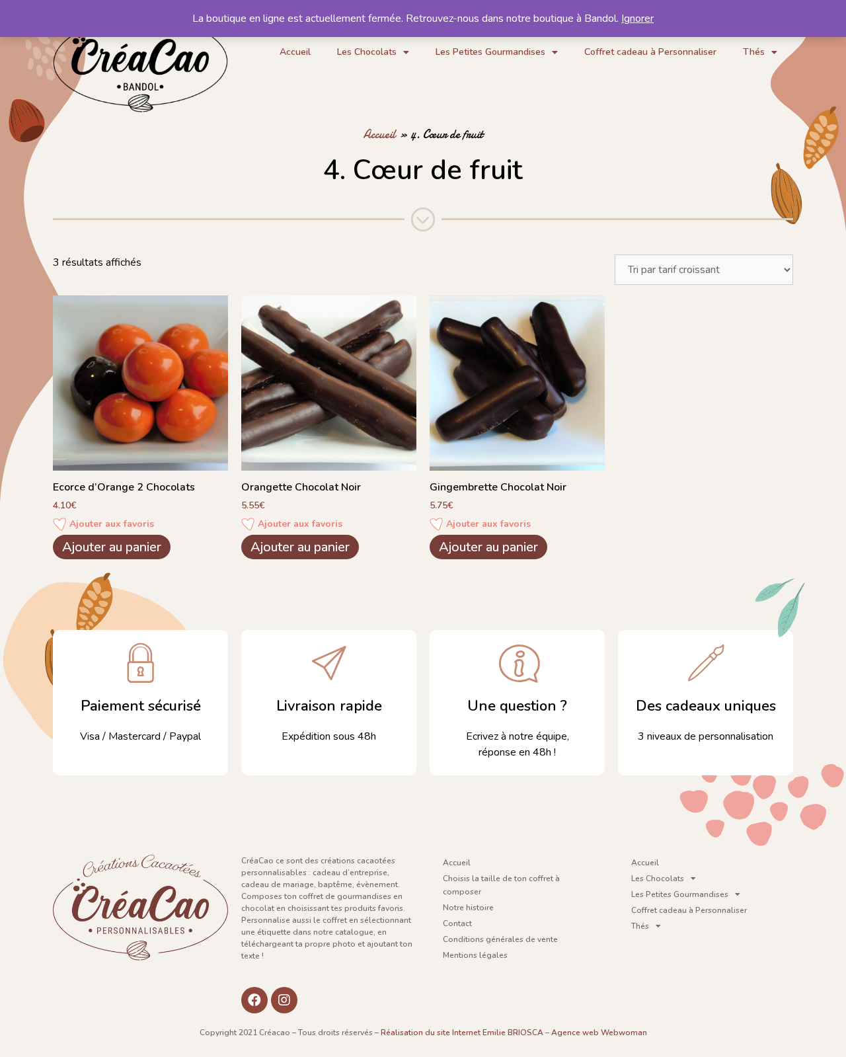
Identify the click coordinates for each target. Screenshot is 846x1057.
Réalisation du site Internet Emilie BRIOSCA (462, 1032)
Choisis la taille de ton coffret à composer (501, 885)
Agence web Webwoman (599, 1032)
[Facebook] (254, 1000)
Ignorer (637, 18)
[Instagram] (284, 1000)
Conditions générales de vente (500, 939)
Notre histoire (468, 907)
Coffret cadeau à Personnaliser (650, 52)
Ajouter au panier (111, 547)
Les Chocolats (367, 52)
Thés (754, 52)
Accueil (295, 52)
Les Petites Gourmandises (490, 52)
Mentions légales (475, 955)
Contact (457, 923)
